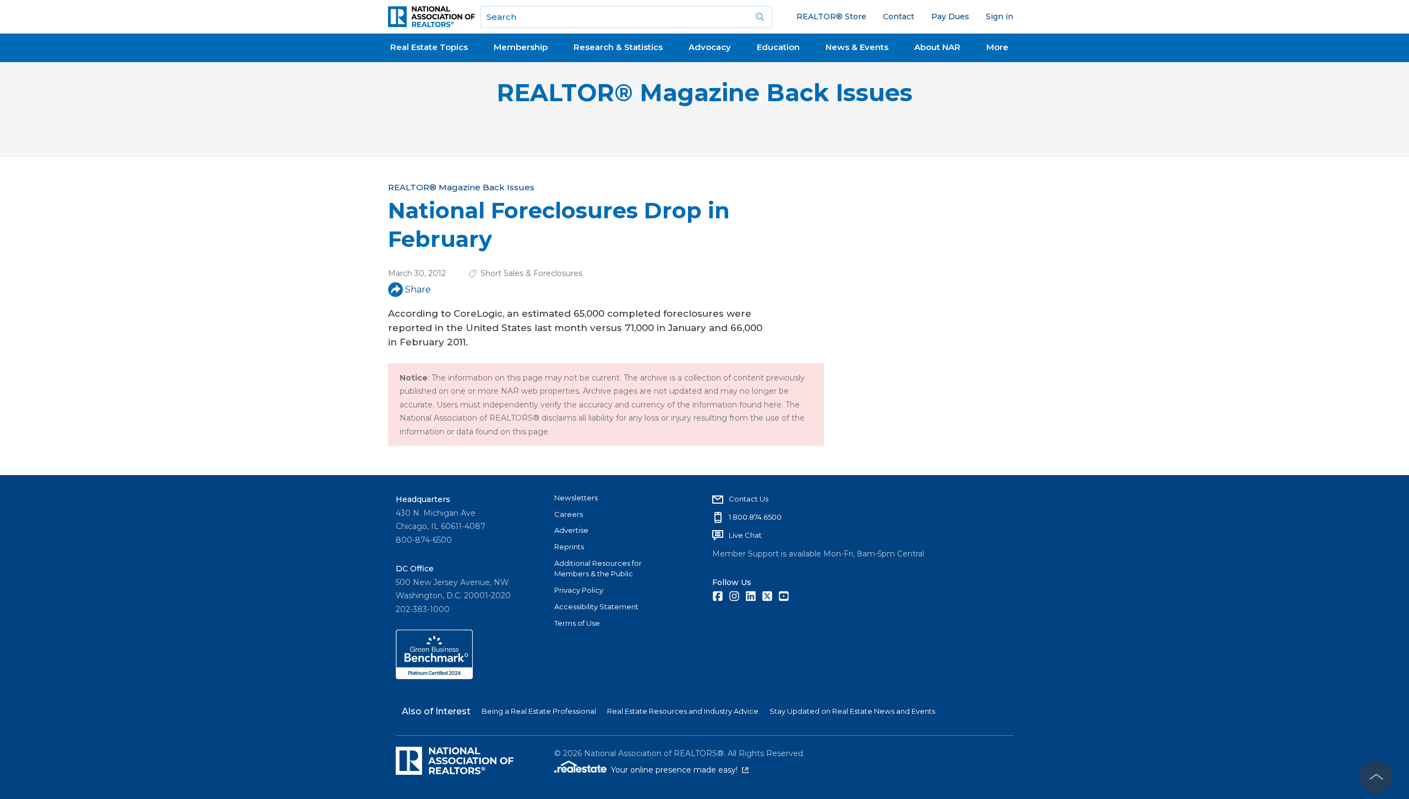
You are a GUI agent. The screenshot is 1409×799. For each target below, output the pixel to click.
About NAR (937, 47)
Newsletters (576, 497)
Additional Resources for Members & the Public (598, 568)
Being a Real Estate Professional (539, 711)
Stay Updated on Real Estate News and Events (852, 711)
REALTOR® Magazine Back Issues (704, 92)
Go (760, 17)
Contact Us (748, 498)
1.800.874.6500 (755, 517)
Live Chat (745, 535)
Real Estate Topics (429, 47)
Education (778, 47)
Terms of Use (577, 623)
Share (418, 289)
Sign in (999, 16)
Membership (521, 47)
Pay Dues (950, 16)
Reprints (569, 546)
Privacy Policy (578, 590)
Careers (568, 514)
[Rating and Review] (434, 676)
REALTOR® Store (831, 16)
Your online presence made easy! (680, 770)
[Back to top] (1375, 777)
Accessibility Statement (596, 606)
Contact (898, 16)
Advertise (571, 530)
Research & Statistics (618, 47)
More (997, 47)
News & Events (857, 47)
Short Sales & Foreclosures (531, 273)
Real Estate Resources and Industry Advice (682, 711)
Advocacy (710, 47)
